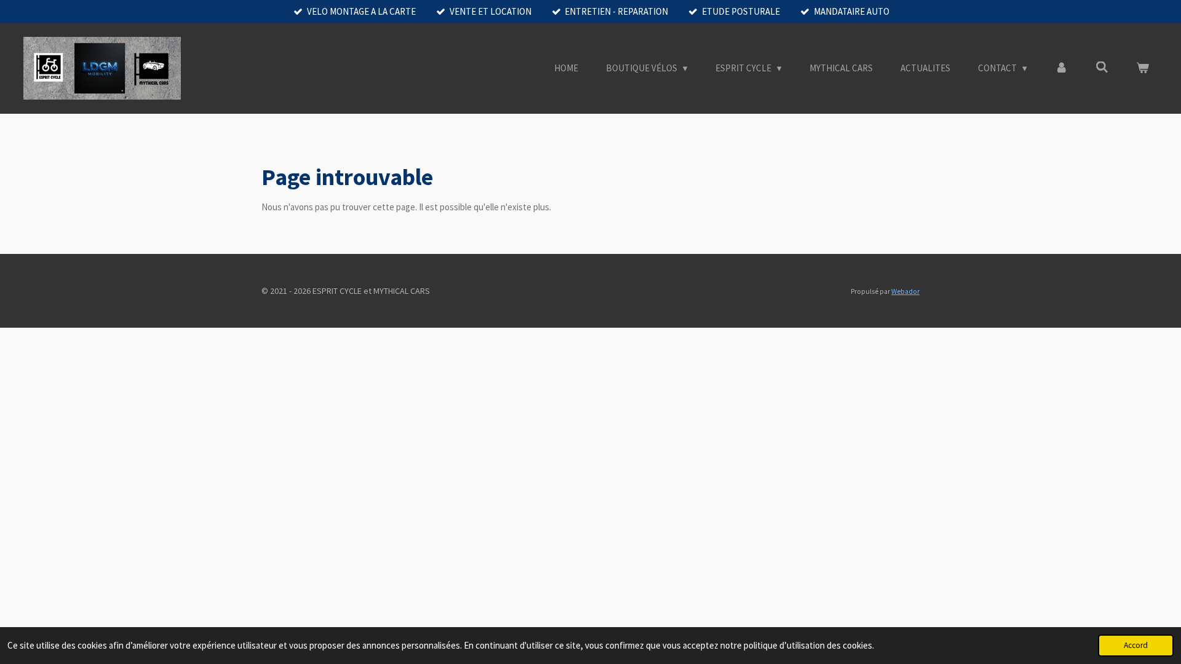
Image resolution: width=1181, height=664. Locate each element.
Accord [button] (1136, 645)
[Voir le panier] (1142, 68)
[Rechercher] (1102, 67)
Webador (905, 291)
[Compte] (1061, 68)
